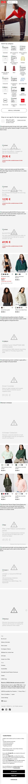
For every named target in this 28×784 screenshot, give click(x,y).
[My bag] (22, 2)
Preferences (14, 779)
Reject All (14, 775)
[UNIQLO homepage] (3, 2)
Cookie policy (17, 767)
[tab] (3, 5)
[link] (12, 682)
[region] (14, 758)
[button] (7, 263)
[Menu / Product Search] (26, 2)
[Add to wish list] (12, 274)
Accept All (14, 771)
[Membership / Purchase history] (19, 2)
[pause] (26, 20)
